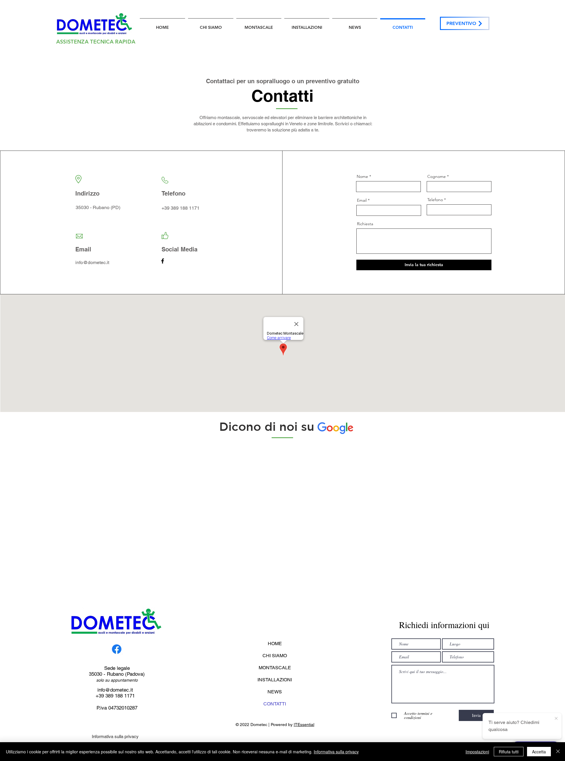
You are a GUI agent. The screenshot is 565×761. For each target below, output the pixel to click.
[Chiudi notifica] (556, 718)
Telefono (435, 200)
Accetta (539, 752)
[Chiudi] (557, 751)
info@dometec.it (115, 690)
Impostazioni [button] (477, 752)
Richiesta (365, 224)
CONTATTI (274, 704)
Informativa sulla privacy (115, 736)
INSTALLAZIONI (274, 679)
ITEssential (304, 724)
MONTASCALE (275, 667)
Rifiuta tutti (509, 752)
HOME (275, 643)
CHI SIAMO (274, 655)
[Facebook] (162, 261)
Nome (362, 176)
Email (362, 200)
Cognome (436, 176)
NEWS (274, 692)
